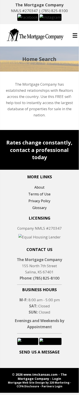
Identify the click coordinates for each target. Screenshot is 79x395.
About (39, 187)
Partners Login (52, 386)
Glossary (39, 207)
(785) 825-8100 (55, 10)
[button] (27, 17)
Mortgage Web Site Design (26, 382)
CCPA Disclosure (28, 386)
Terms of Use (39, 194)
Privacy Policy (39, 200)
